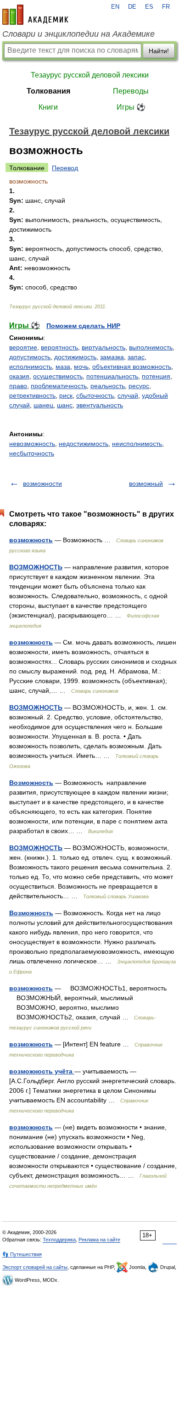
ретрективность (32, 395)
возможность (31, 540)
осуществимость (58, 376)
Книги (48, 107)
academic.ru (35, 15)
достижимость (75, 357)
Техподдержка (59, 1239)
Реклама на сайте (99, 1239)
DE (132, 7)
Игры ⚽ (131, 107)
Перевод (65, 168)
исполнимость (30, 366)
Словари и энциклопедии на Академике (78, 34)
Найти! (159, 51)
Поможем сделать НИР (83, 325)
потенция (156, 376)
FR (166, 7)
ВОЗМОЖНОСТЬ (35, 567)
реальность (107, 385)
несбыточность (31, 453)
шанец (43, 405)
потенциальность (112, 376)
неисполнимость (137, 443)
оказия (19, 376)
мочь (81, 366)
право (18, 385)
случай (127, 395)
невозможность (32, 443)
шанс (65, 405)
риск (66, 395)
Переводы (131, 91)
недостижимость (83, 443)
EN (115, 7)
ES (149, 7)
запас (136, 357)
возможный (146, 483)
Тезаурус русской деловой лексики (90, 75)
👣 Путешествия (22, 1254)
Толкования (48, 91)
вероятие (23, 347)
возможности (42, 483)
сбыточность (95, 395)
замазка (112, 357)
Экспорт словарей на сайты (34, 1267)
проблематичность (59, 385)
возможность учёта (41, 1071)
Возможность (31, 782)
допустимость (29, 357)
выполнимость (151, 347)
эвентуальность (99, 405)
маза (63, 366)
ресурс (139, 385)
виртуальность (103, 347)
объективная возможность (131, 366)
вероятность (59, 347)
